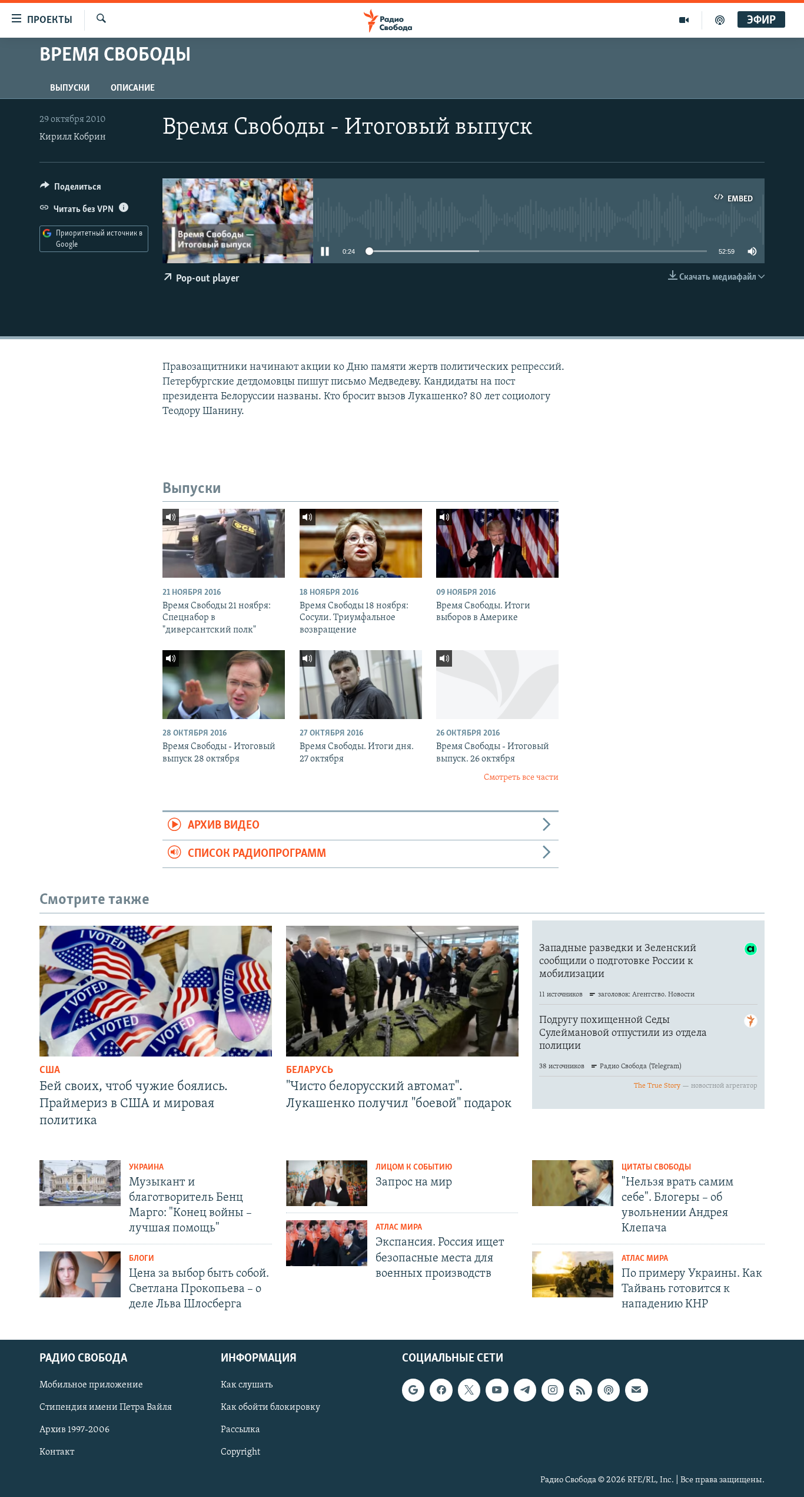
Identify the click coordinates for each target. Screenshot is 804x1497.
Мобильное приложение (91, 1385)
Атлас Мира (399, 1227)
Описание (133, 88)
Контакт (56, 1453)
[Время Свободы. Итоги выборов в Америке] (497, 543)
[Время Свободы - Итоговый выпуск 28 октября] (223, 684)
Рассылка (240, 1430)
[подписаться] (636, 1390)
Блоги (141, 1258)
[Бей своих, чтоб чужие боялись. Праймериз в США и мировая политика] (155, 991)
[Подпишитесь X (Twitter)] (469, 1390)
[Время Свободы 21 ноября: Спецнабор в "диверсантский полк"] (223, 543)
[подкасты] (719, 20)
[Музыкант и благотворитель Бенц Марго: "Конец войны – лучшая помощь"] (80, 1183)
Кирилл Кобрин (72, 137)
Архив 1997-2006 (74, 1430)
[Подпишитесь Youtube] (497, 1390)
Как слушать (247, 1385)
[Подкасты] (608, 1390)
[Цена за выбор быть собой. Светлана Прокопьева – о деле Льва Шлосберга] (80, 1274)
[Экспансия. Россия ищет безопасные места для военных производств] (326, 1243)
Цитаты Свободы (656, 1167)
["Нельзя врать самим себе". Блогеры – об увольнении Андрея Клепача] (572, 1183)
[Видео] (684, 20)
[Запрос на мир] (326, 1183)
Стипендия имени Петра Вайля (105, 1408)
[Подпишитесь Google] (413, 1390)
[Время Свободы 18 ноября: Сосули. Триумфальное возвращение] (361, 543)
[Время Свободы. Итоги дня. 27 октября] (361, 684)
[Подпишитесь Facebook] (441, 1390)
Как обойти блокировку (270, 1408)
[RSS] (580, 1390)
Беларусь (309, 1070)
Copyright (240, 1453)
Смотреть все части (521, 777)
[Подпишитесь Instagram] (552, 1390)
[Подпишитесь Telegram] (525, 1390)
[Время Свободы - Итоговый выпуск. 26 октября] (497, 684)
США (49, 1070)
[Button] (70, 189)
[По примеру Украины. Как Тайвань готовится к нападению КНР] (572, 1274)
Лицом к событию (414, 1167)
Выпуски (69, 88)
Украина (146, 1167)
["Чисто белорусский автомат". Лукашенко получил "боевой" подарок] (402, 991)
